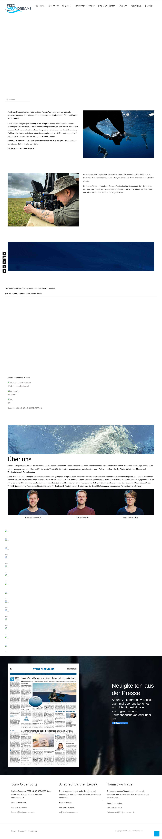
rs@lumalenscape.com (68, 812)
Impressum (22, 831)
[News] (4, 258)
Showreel (66, 5)
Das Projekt (53, 5)
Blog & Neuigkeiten (106, 5)
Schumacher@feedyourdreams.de (121, 812)
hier (40, 293)
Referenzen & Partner (85, 5)
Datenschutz (32, 831)
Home (41, 5)
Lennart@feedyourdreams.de (23, 812)
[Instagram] (4, 262)
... (6, 536)
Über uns (123, 5)
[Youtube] (4, 266)
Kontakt (148, 5)
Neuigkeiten (136, 5)
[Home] (4, 253)
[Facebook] (4, 271)
